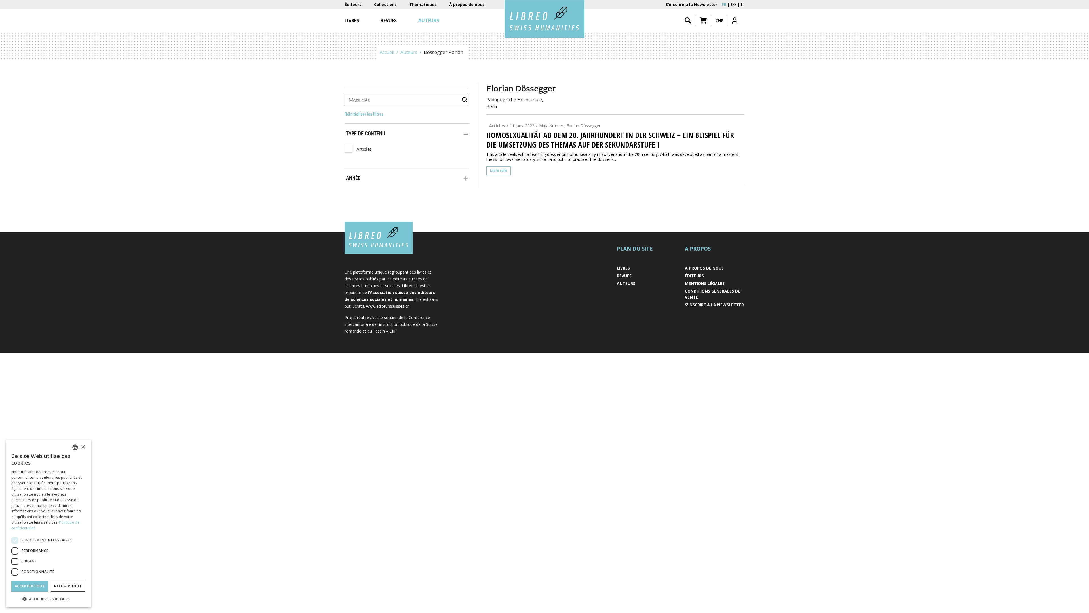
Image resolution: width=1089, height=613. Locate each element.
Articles (364, 148)
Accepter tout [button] (30, 586)
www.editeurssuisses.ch (388, 306)
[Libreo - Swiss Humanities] (544, 19)
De (733, 4)
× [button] (83, 447)
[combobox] (75, 447)
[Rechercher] (687, 20)
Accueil (387, 52)
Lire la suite (498, 171)
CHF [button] (719, 20)
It (742, 4)
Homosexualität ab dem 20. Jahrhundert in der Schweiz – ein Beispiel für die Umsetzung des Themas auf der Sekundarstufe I (610, 140)
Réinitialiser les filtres (364, 114)
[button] (703, 20)
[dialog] (48, 523)
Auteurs (408, 52)
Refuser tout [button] (67, 586)
